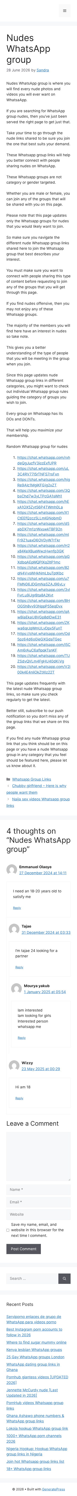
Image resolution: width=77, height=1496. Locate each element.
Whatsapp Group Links (31, 779)
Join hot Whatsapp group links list (35, 1461)
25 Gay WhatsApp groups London (35, 1357)
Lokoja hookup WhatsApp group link (37, 1428)
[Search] (64, 1278)
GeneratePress (53, 1489)
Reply (17, 908)
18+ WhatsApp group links (28, 1469)
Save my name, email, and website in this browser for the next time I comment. (37, 1230)
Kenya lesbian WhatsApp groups (34, 1350)
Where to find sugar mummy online (36, 1342)
